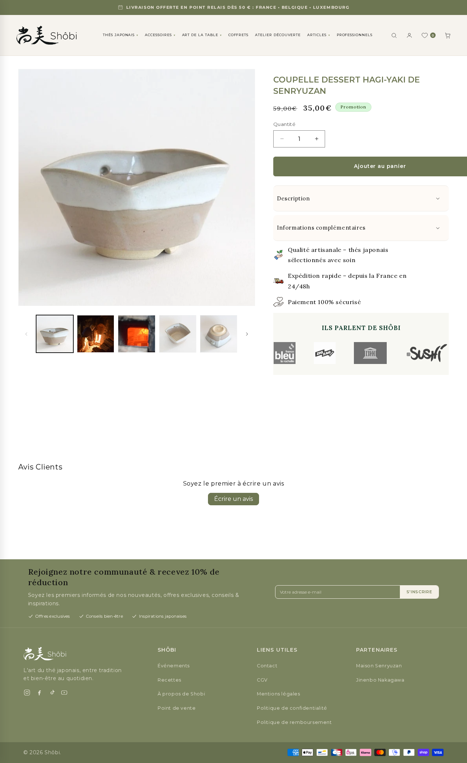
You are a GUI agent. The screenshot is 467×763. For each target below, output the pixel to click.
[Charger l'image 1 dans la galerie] (54, 333)
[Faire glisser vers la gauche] (26, 334)
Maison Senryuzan (379, 665)
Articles (318, 35)
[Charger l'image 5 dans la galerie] (218, 333)
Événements (174, 665)
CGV (262, 680)
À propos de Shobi (181, 694)
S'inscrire (419, 591)
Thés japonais (120, 35)
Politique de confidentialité (292, 708)
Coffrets (238, 35)
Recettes (169, 680)
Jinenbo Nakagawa (380, 680)
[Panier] (447, 35)
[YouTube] (64, 692)
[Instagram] (27, 692)
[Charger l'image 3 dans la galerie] (136, 333)
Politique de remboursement (294, 722)
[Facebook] (39, 692)
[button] (361, 198)
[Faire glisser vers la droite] (247, 334)
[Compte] (409, 35)
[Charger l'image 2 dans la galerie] (95, 333)
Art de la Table (202, 35)
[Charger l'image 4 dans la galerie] (177, 333)
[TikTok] (51, 692)
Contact (267, 665)
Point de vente (177, 708)
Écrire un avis (233, 498)
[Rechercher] (394, 35)
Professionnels (355, 35)
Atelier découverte (278, 35)
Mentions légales (278, 694)
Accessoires (160, 35)
